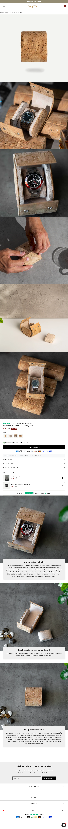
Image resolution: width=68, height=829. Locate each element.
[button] (5, 436)
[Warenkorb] (64, 6)
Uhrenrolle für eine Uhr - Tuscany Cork (13, 12)
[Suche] (7, 6)
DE (33, 810)
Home (1, 12)
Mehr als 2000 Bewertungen (24, 423)
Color (4, 432)
